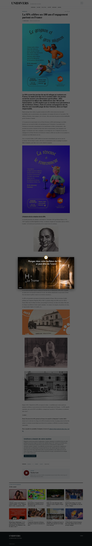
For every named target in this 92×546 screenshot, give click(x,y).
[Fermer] (46, 257)
